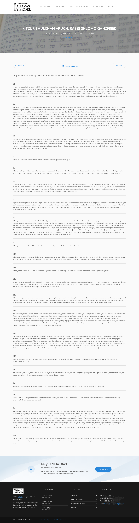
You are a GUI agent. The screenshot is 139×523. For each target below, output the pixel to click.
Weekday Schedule (77, 499)
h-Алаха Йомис (47, 501)
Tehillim (111, 7)
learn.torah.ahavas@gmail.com (114, 504)
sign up (20, 497)
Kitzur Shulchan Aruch (79, 7)
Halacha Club (45, 7)
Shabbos (74, 495)
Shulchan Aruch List (70, 66)
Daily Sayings (98, 7)
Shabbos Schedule (60, 520)
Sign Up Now (103, 469)
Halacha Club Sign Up (45, 520)
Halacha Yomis (47, 495)
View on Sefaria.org (69, 38)
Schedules (60, 7)
